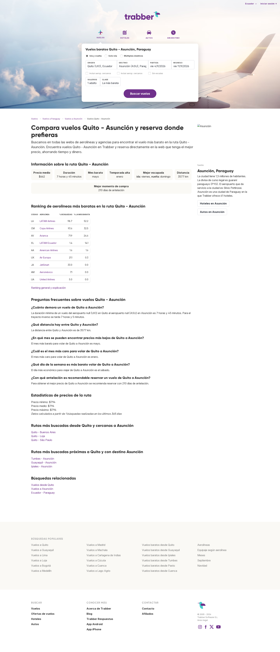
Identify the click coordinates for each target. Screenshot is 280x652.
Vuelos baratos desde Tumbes (159, 560)
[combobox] (101, 64)
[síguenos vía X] (211, 628)
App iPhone (94, 629)
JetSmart (44, 264)
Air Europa (45, 257)
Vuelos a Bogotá (41, 565)
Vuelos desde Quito (42, 484)
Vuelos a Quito (39, 544)
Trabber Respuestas (100, 619)
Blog (89, 613)
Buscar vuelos (140, 93)
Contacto (148, 608)
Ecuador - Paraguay (43, 492)
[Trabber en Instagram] (200, 628)
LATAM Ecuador (48, 243)
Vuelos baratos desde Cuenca (159, 570)
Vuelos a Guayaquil (42, 550)
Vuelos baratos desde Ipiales (158, 555)
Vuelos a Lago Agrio (98, 570)
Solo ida (112, 56)
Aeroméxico (46, 272)
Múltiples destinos (133, 56)
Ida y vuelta (95, 56)
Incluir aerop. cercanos (100, 73)
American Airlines (49, 250)
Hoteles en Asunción (213, 203)
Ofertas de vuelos (42, 613)
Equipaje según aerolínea (211, 550)
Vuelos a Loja (39, 560)
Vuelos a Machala (97, 550)
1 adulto (92, 83)
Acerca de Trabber (99, 608)
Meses (201, 555)
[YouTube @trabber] (218, 628)
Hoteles (36, 619)
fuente (200, 165)
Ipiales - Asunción (41, 466)
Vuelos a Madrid (96, 544)
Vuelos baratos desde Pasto (158, 565)
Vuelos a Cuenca (96, 565)
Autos (35, 624)
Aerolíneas (203, 544)
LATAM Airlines (47, 221)
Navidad (202, 565)
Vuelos (35, 608)
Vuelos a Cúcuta (96, 560)
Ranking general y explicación (48, 287)
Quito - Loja (38, 436)
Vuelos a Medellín (41, 570)
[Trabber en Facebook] (205, 628)
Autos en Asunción (212, 211)
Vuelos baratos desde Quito (158, 544)
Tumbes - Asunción (42, 458)
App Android (95, 624)
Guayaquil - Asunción (43, 462)
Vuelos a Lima (39, 555)
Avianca (44, 235)
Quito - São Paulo (41, 440)
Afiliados (147, 613)
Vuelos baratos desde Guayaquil (161, 550)
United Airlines (47, 279)
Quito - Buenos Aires (43, 432)
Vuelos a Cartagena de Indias (104, 555)
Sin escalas (157, 73)
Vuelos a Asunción (42, 488)
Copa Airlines (47, 228)
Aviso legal (202, 620)
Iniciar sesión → (268, 3)
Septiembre (204, 560)
